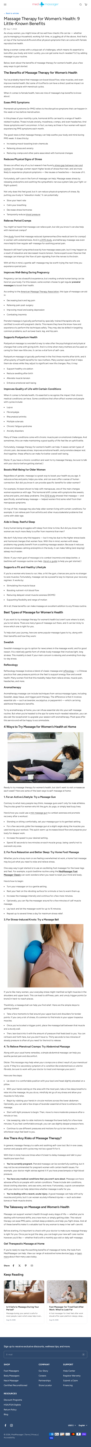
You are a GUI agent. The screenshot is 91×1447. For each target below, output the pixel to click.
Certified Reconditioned (15, 1385)
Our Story (43, 1371)
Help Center (69, 1371)
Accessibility (9, 1437)
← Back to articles (11, 13)
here (71, 1253)
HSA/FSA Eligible (12, 1404)
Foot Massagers (11, 1371)
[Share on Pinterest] (25, 1265)
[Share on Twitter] (19, 1265)
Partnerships (45, 1380)
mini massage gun (39, 813)
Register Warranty (71, 1375)
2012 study (50, 495)
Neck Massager (11, 1380)
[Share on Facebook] (13, 1265)
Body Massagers (11, 1375)
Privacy (34, 1434)
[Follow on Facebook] (5, 1425)
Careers (42, 1375)
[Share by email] (32, 1265)
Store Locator (45, 1385)
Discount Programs (13, 1400)
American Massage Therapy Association (40, 291)
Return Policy (10, 1409)
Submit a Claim (70, 1380)
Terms (27, 1434)
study (11, 236)
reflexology (68, 671)
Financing (68, 1385)
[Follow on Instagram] (11, 1425)
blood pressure (33, 214)
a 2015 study (46, 240)
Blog (6, 1414)
